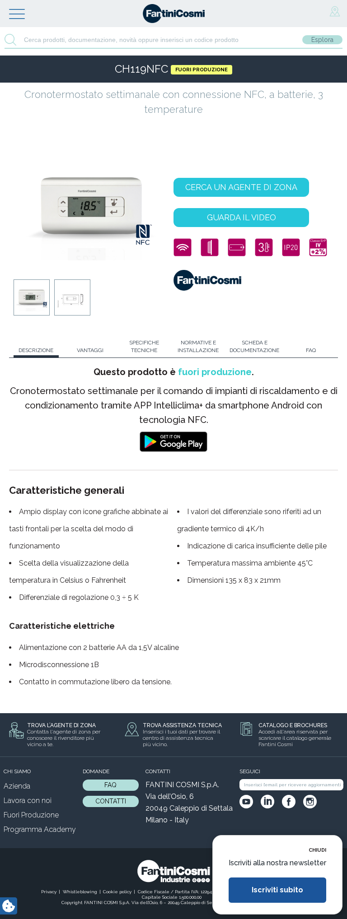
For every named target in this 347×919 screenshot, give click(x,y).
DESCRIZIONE (36, 350)
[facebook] (288, 801)
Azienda (17, 786)
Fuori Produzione (31, 815)
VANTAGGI (90, 350)
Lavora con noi (28, 800)
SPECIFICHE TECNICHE (144, 346)
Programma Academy (40, 829)
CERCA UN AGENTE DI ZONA (241, 187)
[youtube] (246, 801)
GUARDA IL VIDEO (241, 217)
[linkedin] (267, 801)
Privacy (48, 891)
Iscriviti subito (277, 890)
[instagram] (310, 801)
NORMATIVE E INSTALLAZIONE (198, 346)
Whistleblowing (80, 891)
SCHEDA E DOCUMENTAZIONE (254, 346)
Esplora (322, 39)
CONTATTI (110, 801)
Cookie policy (117, 891)
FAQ (311, 350)
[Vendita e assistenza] (334, 11)
